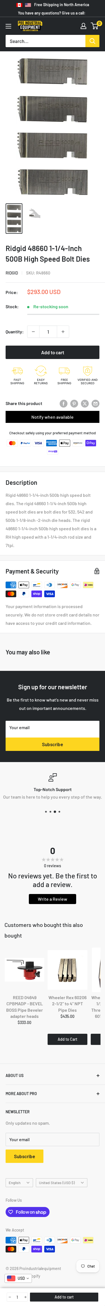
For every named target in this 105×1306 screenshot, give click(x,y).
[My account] (83, 26)
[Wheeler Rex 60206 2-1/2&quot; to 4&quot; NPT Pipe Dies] (67, 970)
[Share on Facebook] (63, 403)
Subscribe (52, 744)
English (14, 1182)
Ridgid (12, 272)
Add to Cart (67, 1039)
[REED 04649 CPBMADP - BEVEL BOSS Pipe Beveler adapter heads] (24, 970)
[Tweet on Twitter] (85, 403)
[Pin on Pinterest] (74, 403)
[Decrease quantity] (33, 332)
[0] (94, 26)
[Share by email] (95, 403)
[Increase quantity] (63, 332)
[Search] (92, 41)
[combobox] (18, 1278)
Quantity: (15, 331)
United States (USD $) (57, 1182)
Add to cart (52, 352)
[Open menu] (8, 26)
